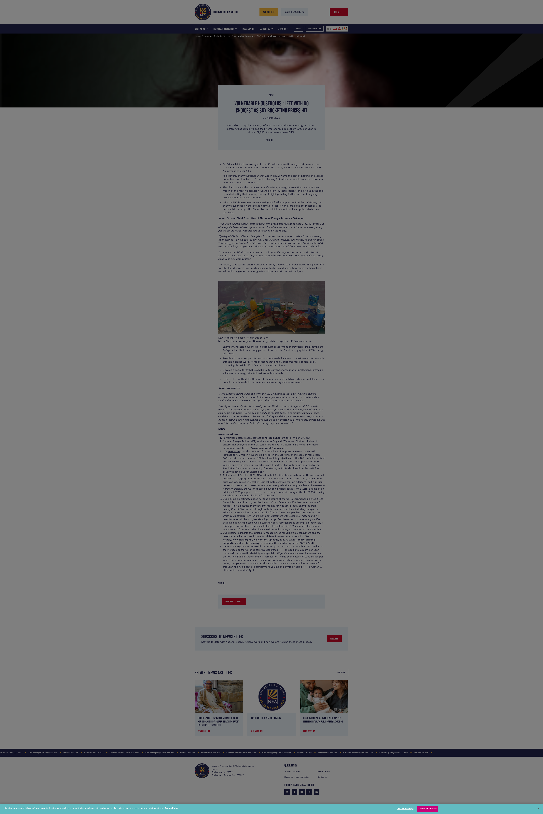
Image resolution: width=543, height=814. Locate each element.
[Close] (538, 809)
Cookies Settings (405, 808)
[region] (271, 809)
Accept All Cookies (427, 808)
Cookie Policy (171, 808)
